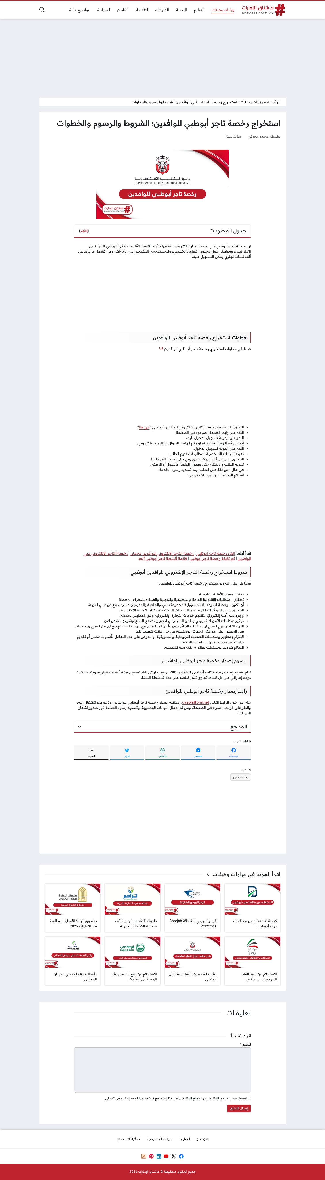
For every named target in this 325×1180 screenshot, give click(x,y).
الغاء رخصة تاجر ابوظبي (215, 553)
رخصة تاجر (241, 777)
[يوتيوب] (166, 1156)
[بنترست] (151, 1156)
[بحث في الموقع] (42, 9)
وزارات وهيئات (251, 102)
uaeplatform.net (195, 702)
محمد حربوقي (258, 136)
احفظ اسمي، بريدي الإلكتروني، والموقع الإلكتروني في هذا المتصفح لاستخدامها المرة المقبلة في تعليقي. (176, 1098)
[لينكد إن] (159, 1156)
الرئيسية (273, 102)
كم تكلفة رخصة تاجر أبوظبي (212, 558)
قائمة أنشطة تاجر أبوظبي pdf (163, 558)
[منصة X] (173, 1156)
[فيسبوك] (181, 1156)
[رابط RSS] (144, 1156)
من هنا (144, 427)
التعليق (245, 1044)
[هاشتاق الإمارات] (263, 10)
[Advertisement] (162, 55)
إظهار (84, 231)
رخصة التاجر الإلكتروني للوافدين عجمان (162, 553)
